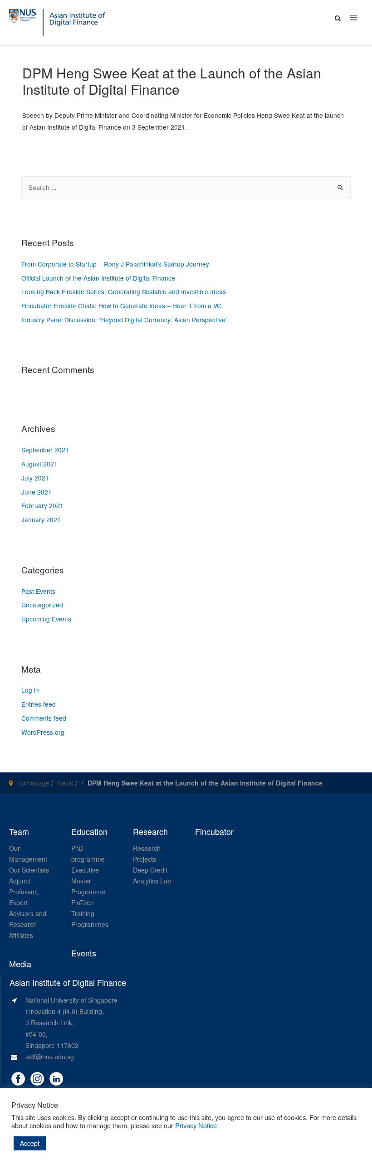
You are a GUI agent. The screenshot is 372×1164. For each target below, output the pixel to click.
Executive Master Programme (88, 880)
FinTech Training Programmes (89, 913)
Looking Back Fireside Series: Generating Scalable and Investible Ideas (123, 291)
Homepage (33, 782)
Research (150, 831)
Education (89, 831)
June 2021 (36, 491)
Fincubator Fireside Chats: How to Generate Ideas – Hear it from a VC (121, 305)
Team (19, 831)
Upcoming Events (46, 618)
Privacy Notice (196, 1125)
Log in (30, 689)
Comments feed (43, 718)
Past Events (38, 591)
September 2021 (45, 449)
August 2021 (39, 463)
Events (83, 953)
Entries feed (38, 703)
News (65, 782)
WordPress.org (42, 732)
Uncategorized (42, 604)
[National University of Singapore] (22, 14)
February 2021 (42, 505)
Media (20, 964)
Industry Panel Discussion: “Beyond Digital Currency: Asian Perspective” (124, 319)
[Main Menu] (353, 17)
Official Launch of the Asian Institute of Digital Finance (98, 277)
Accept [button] (29, 1143)
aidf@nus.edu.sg (49, 1056)
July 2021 (35, 477)
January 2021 (41, 519)
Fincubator (214, 831)
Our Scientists (29, 869)
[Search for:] (185, 187)
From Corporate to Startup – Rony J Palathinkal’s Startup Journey (115, 263)
